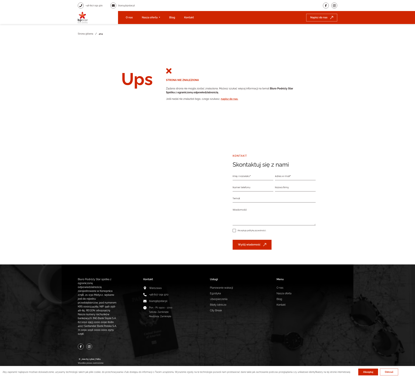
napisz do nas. (229, 98)
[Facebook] (326, 5)
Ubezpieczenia (218, 299)
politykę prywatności (256, 230)
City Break (216, 310)
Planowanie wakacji (221, 287)
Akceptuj (368, 372)
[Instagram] (334, 5)
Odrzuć (389, 372)
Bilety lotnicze (218, 304)
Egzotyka (215, 293)
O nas (129, 17)
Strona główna (85, 33)
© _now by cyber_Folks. (89, 359)
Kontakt (189, 17)
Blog (172, 17)
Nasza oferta (150, 17)
